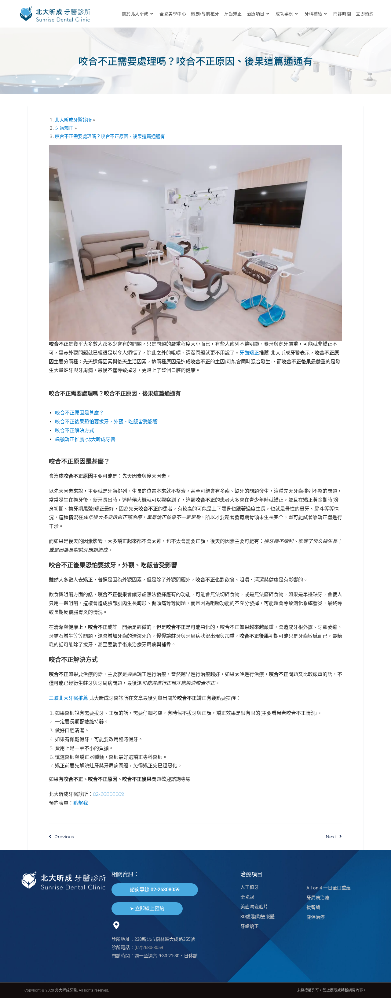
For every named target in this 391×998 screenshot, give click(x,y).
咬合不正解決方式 (74, 430)
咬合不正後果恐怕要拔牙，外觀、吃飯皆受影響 (106, 422)
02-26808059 (108, 794)
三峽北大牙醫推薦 (68, 698)
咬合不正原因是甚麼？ (79, 413)
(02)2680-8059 (148, 947)
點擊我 (80, 803)
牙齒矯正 (249, 353)
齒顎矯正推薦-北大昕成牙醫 (85, 439)
